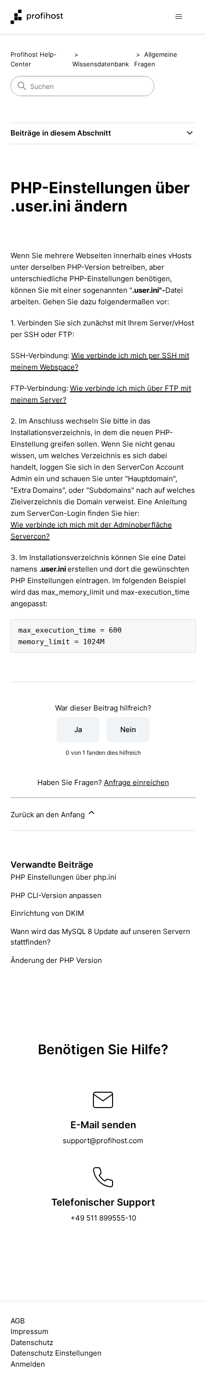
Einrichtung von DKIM (47, 913)
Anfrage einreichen (136, 782)
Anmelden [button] (28, 1364)
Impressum (29, 1331)
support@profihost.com (103, 1140)
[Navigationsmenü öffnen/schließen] (179, 17)
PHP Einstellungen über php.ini (63, 877)
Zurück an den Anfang (49, 814)
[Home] (37, 17)
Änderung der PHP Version (56, 960)
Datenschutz (32, 1342)
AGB (18, 1320)
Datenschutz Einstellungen (56, 1353)
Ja (78, 729)
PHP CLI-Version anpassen (56, 895)
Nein (128, 729)
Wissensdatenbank (100, 64)
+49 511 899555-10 (103, 1217)
